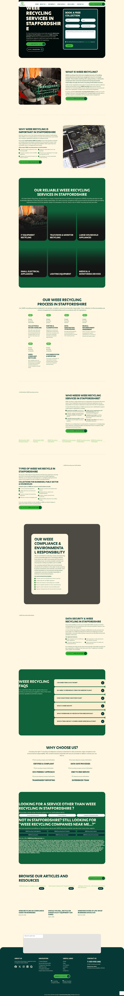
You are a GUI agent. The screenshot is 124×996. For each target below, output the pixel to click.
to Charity (60, 976)
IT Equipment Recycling (44, 965)
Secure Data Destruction (45, 963)
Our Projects (66, 965)
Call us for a (29, 162)
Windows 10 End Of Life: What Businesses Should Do (90, 912)
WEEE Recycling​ (42, 967)
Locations (65, 967)
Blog (64, 968)
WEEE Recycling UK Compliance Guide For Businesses (31, 912)
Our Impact (51, 4)
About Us (42, 4)
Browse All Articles (95, 878)
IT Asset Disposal (43, 961)
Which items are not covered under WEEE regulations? (76, 721)
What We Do (61, 4)
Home (37, 4)
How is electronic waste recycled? (69, 698)
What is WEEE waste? (64, 706)
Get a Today (34, 44)
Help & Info (70, 4)
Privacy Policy (87, 41)
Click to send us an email (94, 964)
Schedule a (75, 98)
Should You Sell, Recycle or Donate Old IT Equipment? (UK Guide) (60, 912)
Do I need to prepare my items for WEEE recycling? (74, 690)
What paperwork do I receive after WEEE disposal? (75, 713)
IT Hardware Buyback (44, 968)
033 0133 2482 (95, 961)
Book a (95, 4)
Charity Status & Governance (46, 970)
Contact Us (80, 4)
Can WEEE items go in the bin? (67, 682)
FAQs (64, 963)
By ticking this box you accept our (81, 41)
